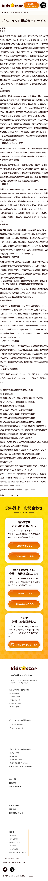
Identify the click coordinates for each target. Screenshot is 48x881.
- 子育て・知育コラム (16, 728)
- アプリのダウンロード (17, 725)
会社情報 (12, 783)
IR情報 (11, 832)
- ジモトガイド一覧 (15, 760)
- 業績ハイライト (14, 842)
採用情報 (12, 809)
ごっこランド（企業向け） (19, 690)
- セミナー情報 (14, 707)
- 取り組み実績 (14, 693)
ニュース (12, 779)
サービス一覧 (14, 805)
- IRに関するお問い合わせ (17, 852)
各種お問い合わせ (16, 813)
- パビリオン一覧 (14, 700)
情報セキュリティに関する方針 (14, 863)
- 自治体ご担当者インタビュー (19, 763)
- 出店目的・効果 (14, 697)
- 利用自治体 (13, 756)
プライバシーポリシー (11, 858)
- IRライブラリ (14, 839)
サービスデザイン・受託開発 (20, 766)
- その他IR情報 (14, 849)
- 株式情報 (12, 846)
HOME (4, 12)
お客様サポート (15, 786)
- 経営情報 (12, 836)
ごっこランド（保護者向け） (20, 720)
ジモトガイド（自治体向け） (20, 749)
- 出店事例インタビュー (17, 703)
